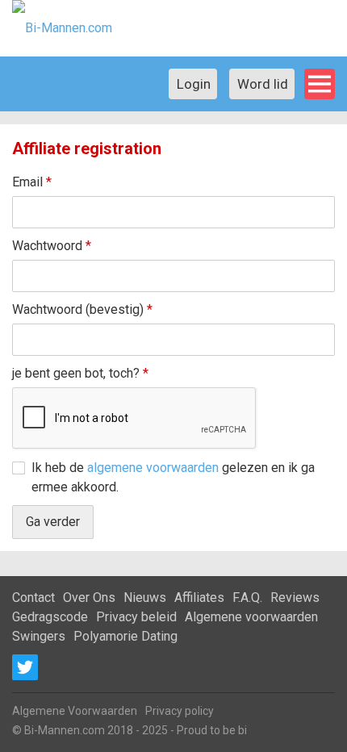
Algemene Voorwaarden (74, 710)
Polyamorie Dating (125, 636)
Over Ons (89, 597)
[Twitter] (25, 667)
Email (32, 182)
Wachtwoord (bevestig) (82, 309)
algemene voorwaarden (153, 467)
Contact (33, 597)
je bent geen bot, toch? (80, 373)
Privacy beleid (136, 617)
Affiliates (199, 597)
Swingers (38, 636)
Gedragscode (50, 617)
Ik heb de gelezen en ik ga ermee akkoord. (173, 477)
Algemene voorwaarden (251, 617)
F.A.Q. (247, 597)
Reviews (295, 597)
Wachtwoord (51, 245)
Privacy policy (179, 710)
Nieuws (144, 597)
